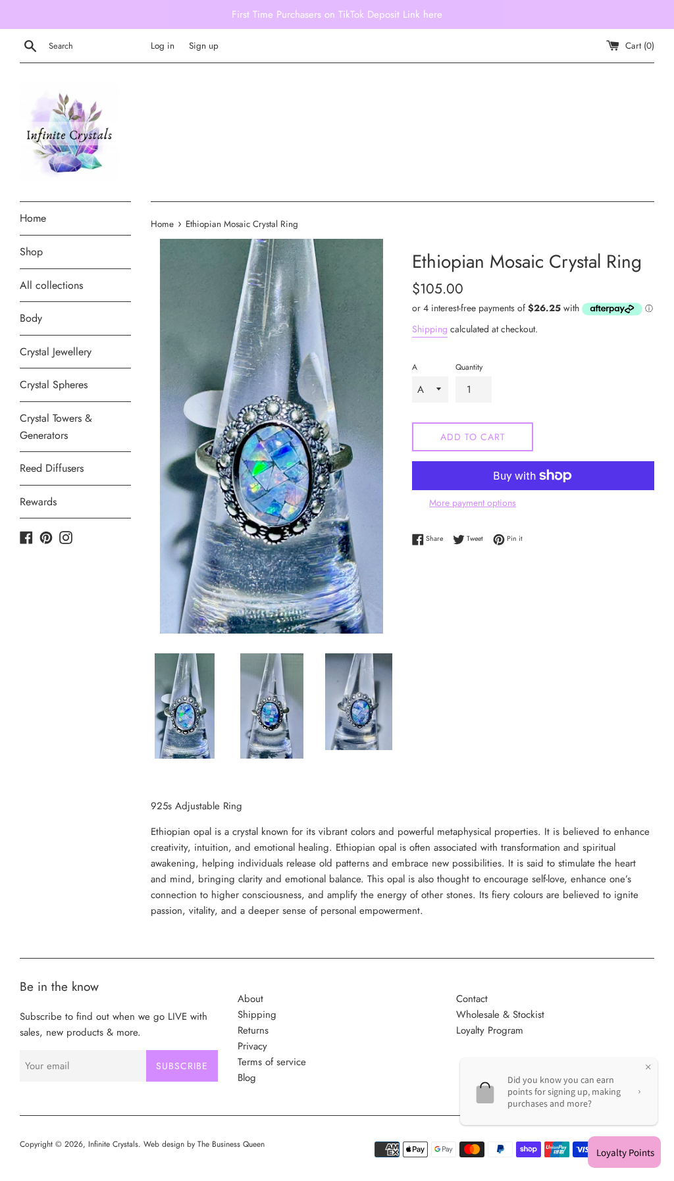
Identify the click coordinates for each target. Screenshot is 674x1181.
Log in (162, 45)
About (250, 999)
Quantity (468, 367)
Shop (31, 251)
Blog (247, 1077)
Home (33, 218)
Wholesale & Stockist (500, 1014)
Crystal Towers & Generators (56, 427)
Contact (472, 999)
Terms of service (272, 1062)
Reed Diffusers (52, 468)
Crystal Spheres (54, 384)
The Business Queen (231, 1144)
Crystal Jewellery (55, 351)
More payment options (472, 502)
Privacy (252, 1046)
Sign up (204, 45)
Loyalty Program (489, 1030)
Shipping (430, 329)
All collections (51, 285)
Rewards (38, 501)
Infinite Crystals (113, 1144)
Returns (253, 1030)
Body (31, 318)
